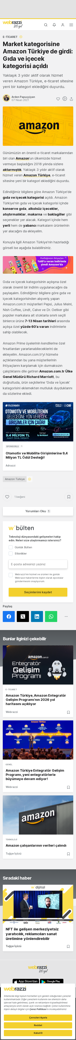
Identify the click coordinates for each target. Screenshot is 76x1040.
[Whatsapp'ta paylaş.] (52, 616)
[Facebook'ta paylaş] (10, 616)
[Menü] (71, 25)
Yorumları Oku (37, 511)
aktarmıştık (12, 170)
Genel (9, 764)
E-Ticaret (10, 36)
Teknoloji (11, 839)
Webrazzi (12, 711)
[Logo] (13, 24)
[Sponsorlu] (38, 421)
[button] (38, 265)
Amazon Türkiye (15, 479)
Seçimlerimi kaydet (38, 592)
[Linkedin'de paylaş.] (38, 616)
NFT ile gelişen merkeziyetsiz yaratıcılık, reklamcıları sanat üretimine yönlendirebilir (32, 934)
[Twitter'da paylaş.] (24, 616)
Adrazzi (10, 465)
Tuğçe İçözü (13, 853)
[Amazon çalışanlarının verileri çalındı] (38, 815)
